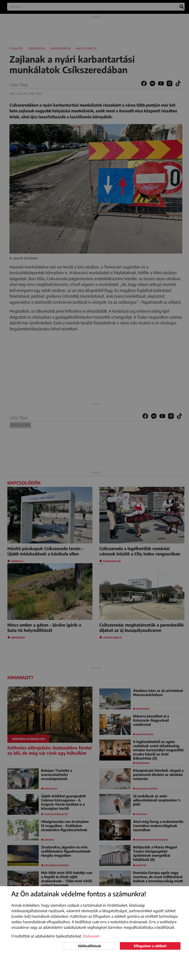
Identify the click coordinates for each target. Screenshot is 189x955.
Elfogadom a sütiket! (150, 946)
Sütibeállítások (89, 946)
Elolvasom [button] (91, 936)
